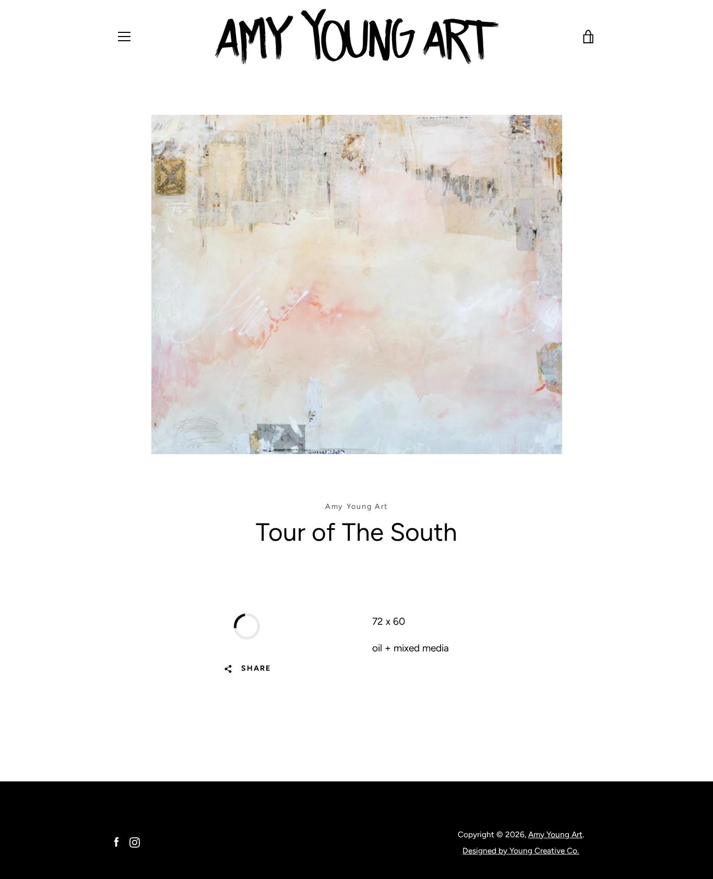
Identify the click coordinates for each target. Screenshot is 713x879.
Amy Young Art (555, 834)
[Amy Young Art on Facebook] (116, 842)
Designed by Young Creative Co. (520, 851)
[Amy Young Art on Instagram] (134, 842)
